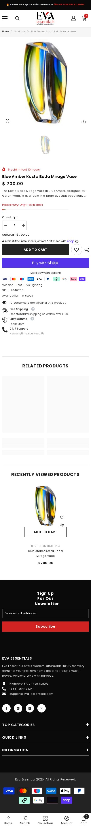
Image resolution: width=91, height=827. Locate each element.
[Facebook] (6, 708)
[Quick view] (62, 525)
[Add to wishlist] (62, 517)
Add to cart (35, 249)
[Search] (17, 18)
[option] (45, 82)
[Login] (73, 18)
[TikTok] (30, 708)
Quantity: (9, 217)
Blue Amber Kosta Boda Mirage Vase (45, 553)
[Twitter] (41, 708)
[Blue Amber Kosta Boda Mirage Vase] (46, 506)
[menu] (5, 18)
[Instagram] (18, 708)
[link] (76, 249)
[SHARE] (85, 250)
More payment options (45, 273)
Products (19, 31)
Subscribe (45, 626)
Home (5, 31)
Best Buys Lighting (29, 285)
